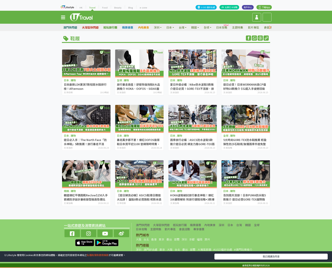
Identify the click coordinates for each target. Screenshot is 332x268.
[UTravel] (81, 17)
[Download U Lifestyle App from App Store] (85, 242)
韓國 (248, 225)
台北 (146, 239)
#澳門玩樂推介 (243, 249)
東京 (161, 239)
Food (105, 7)
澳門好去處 (150, 249)
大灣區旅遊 (204, 249)
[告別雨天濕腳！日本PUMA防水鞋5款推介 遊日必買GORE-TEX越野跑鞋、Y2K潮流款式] (246, 173)
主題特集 (237, 27)
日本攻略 (221, 27)
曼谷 (169, 239)
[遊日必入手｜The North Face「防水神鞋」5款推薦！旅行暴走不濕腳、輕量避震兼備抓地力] (86, 118)
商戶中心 (248, 7)
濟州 (207, 239)
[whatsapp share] (254, 38)
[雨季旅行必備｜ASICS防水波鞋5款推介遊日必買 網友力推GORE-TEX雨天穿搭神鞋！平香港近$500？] (192, 118)
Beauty (118, 7)
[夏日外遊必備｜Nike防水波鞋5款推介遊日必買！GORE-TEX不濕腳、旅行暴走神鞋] (192, 63)
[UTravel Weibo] (121, 233)
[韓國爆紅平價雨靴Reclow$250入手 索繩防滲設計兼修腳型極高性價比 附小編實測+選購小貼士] (86, 173)
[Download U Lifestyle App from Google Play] (107, 242)
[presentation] (270, 27)
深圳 (221, 225)
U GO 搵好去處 (208, 7)
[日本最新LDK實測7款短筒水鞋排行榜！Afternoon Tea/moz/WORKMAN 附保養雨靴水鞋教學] (86, 63)
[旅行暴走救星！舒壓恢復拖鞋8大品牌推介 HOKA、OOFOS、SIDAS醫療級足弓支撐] (139, 63)
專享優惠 (198, 229)
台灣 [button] (181, 27)
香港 (154, 239)
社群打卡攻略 (231, 7)
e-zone (143, 7)
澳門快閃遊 (70, 27)
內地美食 (143, 27)
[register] (256, 17)
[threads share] (260, 38)
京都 (192, 239)
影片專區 (253, 27)
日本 (230, 225)
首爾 (176, 239)
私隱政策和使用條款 (98, 255)
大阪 (138, 239)
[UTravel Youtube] (105, 233)
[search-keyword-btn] (267, 17)
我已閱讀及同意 (271, 256)
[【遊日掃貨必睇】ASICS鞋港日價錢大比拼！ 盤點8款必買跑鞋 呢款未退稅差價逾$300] (139, 173)
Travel (92, 7)
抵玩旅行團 (110, 27)
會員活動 (184, 229)
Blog (130, 7)
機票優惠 (127, 27)
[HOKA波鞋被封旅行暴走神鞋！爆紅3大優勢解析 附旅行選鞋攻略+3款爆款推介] (192, 173)
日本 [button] (169, 27)
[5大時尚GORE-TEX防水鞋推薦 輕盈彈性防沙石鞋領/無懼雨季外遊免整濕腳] (246, 118)
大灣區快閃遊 (90, 27)
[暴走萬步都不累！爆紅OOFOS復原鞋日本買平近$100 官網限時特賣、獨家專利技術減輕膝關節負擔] (139, 118)
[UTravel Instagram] (88, 233)
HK (81, 7)
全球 (257, 225)
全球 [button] (206, 27)
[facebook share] (248, 38)
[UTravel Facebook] (72, 233)
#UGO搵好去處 (222, 249)
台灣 (239, 225)
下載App (266, 7)
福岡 (199, 239)
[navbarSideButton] (63, 17)
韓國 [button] (194, 27)
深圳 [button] (156, 27)
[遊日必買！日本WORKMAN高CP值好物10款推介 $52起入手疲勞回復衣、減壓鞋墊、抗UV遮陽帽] (246, 63)
